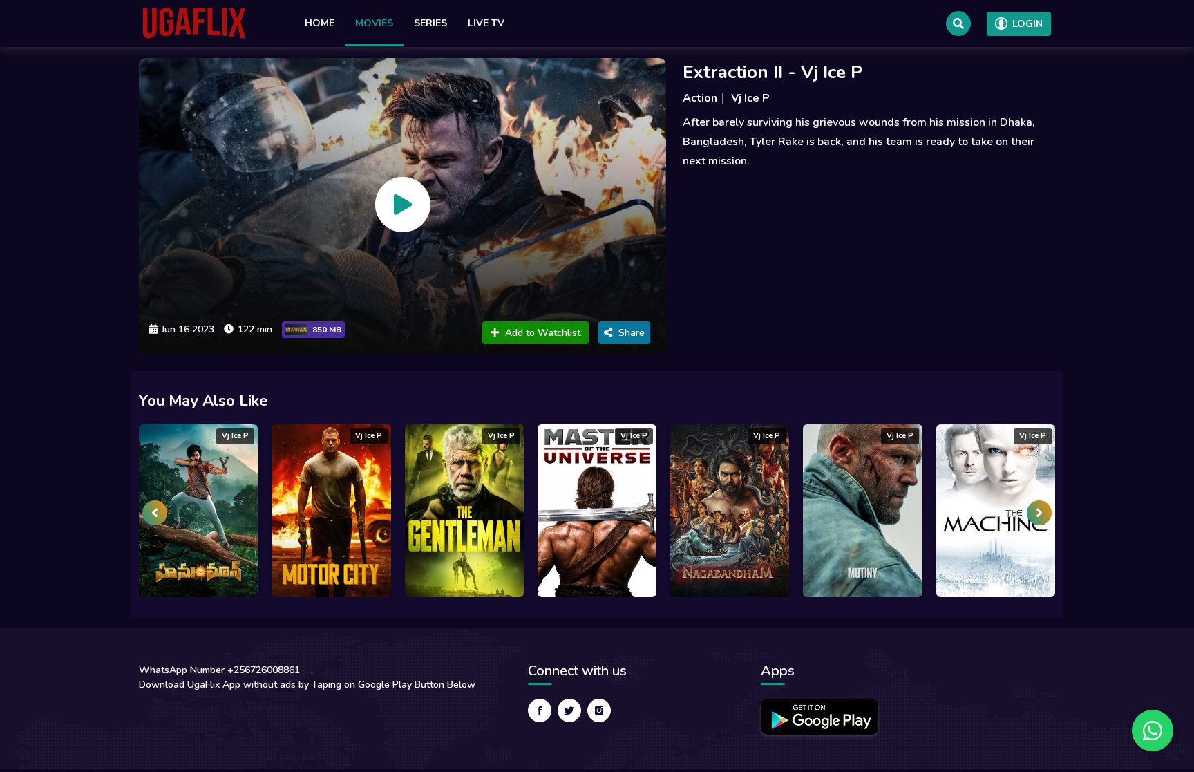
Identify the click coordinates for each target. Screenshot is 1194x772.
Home (319, 23)
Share (631, 332)
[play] (402, 204)
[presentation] (154, 512)
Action (700, 98)
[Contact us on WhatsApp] (1152, 730)
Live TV (486, 23)
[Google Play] (819, 717)
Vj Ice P (750, 98)
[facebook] (539, 710)
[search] (958, 23)
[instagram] (599, 710)
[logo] (194, 23)
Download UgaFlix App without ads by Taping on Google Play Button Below (307, 684)
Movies (374, 23)
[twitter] (569, 710)
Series (430, 23)
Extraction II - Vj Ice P (772, 72)
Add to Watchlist (542, 332)
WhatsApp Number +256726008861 (219, 670)
